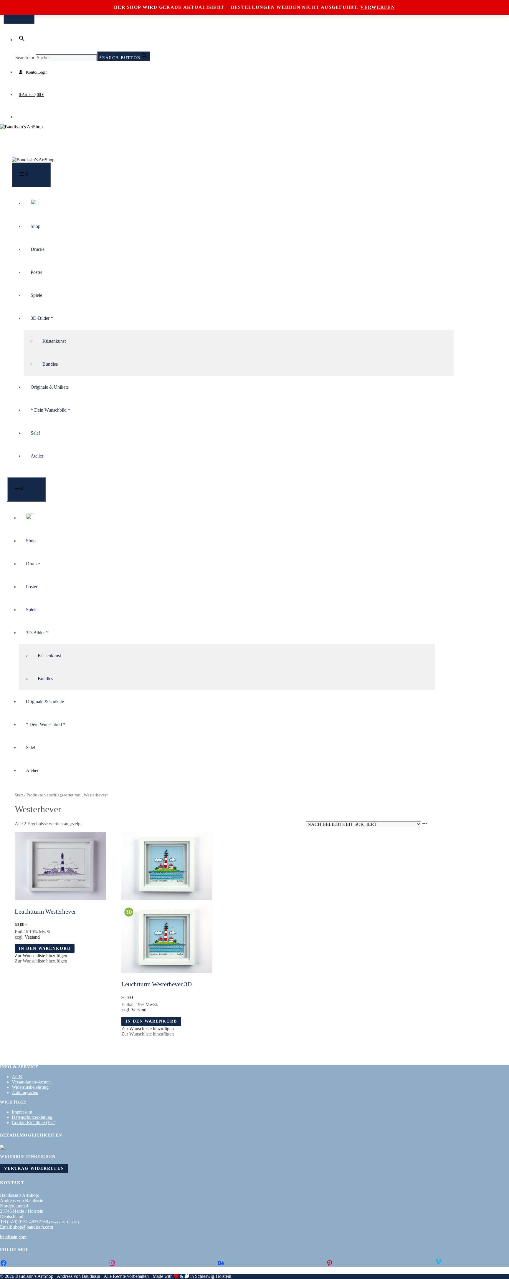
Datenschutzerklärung (32, 1117)
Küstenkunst (54, 341)
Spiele (36, 295)
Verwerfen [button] (377, 7)
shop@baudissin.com (33, 1227)
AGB (17, 1076)
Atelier (37, 455)
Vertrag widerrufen (34, 1168)
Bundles (50, 364)
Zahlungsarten (25, 1092)
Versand (32, 937)
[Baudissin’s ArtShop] (33, 159)
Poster (36, 272)
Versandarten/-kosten (31, 1081)
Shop (35, 226)
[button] (21, 40)
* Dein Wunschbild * (50, 409)
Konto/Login (34, 72)
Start (19, 795)
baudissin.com (13, 1237)
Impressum (22, 1111)
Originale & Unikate (50, 387)
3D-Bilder (40, 318)
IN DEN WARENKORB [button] (44, 948)
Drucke (37, 249)
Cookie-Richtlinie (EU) (33, 1122)
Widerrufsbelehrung (30, 1087)
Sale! (35, 432)
